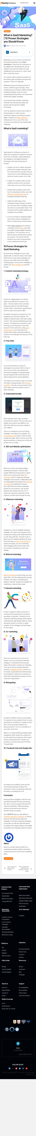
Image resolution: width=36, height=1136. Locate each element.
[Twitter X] (13, 1068)
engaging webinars (16, 669)
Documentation (23, 990)
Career (4, 995)
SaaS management (18, 265)
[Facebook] (9, 1068)
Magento (4, 953)
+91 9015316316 (18, 1050)
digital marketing (22, 118)
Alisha (7, 45)
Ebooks (21, 966)
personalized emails (10, 436)
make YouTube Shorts (23, 541)
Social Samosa (6, 1006)
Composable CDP (7, 901)
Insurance (21, 954)
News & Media (6, 990)
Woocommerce (6, 955)
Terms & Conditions (24, 995)
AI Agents (21, 915)
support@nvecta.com (25, 1054)
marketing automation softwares (14, 817)
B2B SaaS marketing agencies (16, 194)
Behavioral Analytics (7, 898)
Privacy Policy (23, 993)
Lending (21, 957)
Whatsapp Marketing (7, 932)
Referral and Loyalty (7, 934)
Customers (22, 969)
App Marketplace (6, 972)
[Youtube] (16, 1068)
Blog (20, 972)
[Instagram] (23, 1068)
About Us (4, 987)
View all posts (8, 858)
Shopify (4, 950)
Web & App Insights (24, 895)
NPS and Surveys (23, 903)
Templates (22, 974)
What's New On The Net (8, 1009)
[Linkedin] (20, 1068)
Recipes (4, 966)
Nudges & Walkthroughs (25, 901)
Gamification (22, 906)
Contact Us (5, 993)
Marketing (7, 31)
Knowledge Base (23, 987)
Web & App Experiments (25, 898)
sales (21, 228)
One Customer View (7, 893)
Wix (3, 947)
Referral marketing (9, 575)
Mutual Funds (22, 952)
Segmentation (6, 896)
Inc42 (3, 1003)
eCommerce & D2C (24, 949)
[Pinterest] (27, 1068)
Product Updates (6, 969)
